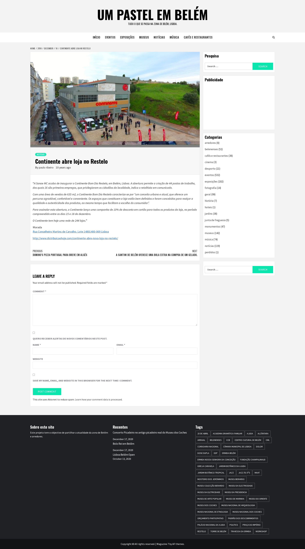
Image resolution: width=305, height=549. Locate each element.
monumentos (212, 226)
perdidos (210, 252)
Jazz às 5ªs (244, 472)
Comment (39, 291)
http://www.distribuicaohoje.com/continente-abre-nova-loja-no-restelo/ (75, 238)
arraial (201, 440)
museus (144, 37)
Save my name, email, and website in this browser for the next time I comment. (82, 380)
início (96, 37)
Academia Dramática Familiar (227, 433)
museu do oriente (258, 498)
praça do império (252, 524)
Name (37, 344)
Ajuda (250, 433)
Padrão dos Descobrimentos (243, 518)
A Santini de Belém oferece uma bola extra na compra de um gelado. (156, 253)
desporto (210, 168)
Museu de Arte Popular (209, 498)
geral (208, 194)
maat (257, 472)
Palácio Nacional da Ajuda (211, 524)
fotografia (210, 188)
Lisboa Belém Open (124, 454)
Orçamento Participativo (210, 518)
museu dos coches (207, 505)
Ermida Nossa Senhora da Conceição (216, 459)
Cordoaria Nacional (208, 446)
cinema (209, 162)
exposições (127, 37)
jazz (231, 472)
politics (234, 524)
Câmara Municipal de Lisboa (237, 446)
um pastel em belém (152, 14)
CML (268, 440)
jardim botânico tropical (210, 472)
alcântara (263, 433)
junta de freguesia (215, 220)
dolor (259, 446)
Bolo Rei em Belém (123, 443)
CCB (228, 440)
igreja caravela (205, 466)
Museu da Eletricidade (208, 492)
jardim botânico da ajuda (232, 466)
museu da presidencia (236, 492)
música (174, 37)
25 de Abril (202, 433)
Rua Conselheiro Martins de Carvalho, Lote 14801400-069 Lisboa (71, 231)
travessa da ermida (241, 531)
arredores (210, 143)
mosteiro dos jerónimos (210, 479)
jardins (208, 213)
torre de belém (218, 531)
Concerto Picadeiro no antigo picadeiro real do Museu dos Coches (150, 432)
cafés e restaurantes (198, 37)
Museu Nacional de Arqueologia (238, 505)
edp (215, 453)
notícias (159, 37)
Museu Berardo (236, 479)
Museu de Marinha (235, 498)
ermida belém (229, 453)
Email (121, 344)
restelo (201, 531)
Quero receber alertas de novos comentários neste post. (70, 338)
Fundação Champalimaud (252, 459)
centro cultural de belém (248, 440)
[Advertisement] (239, 106)
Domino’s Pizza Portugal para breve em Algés (60, 253)
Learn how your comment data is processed (98, 399)
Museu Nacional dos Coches (247, 511)
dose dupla (203, 453)
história (209, 201)
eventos (110, 37)
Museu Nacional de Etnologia (212, 511)
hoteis (208, 207)
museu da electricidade (241, 485)
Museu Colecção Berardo (210, 485)
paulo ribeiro (46, 167)
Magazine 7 (163, 544)
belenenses (211, 149)
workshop (261, 531)
